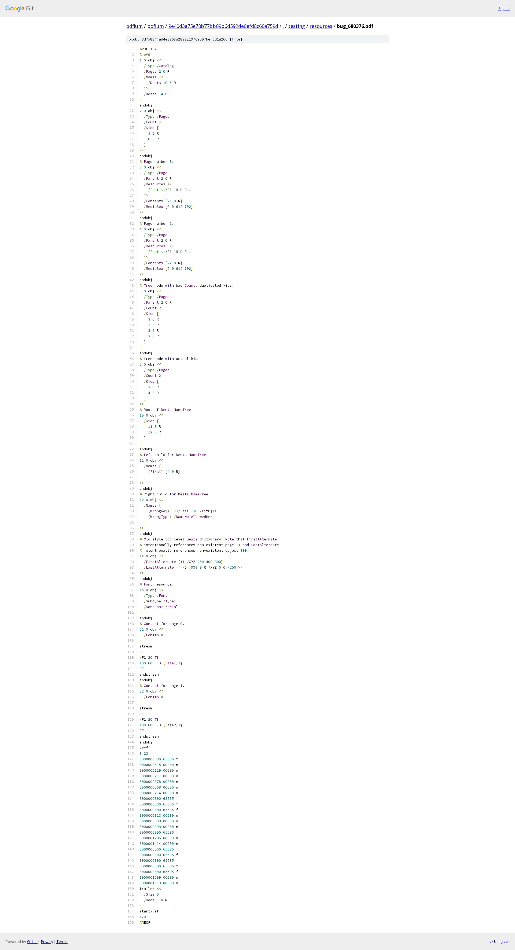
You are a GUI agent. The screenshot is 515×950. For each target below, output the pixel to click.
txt (492, 941)
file (236, 39)
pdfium (134, 26)
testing (296, 26)
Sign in (504, 8)
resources (321, 26)
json (505, 941)
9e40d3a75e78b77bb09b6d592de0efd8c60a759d (223, 26)
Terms (62, 941)
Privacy (47, 941)
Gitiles (32, 941)
